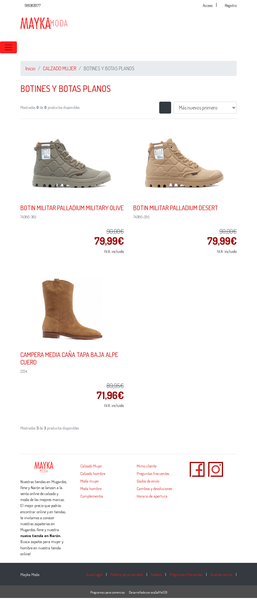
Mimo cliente (146, 465)
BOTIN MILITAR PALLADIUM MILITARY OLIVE (72, 208)
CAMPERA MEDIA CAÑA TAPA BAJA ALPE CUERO (69, 358)
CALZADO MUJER (59, 68)
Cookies (156, 574)
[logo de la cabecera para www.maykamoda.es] (43, 22)
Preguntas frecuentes (153, 473)
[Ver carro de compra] (254, 47)
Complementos (91, 496)
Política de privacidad (126, 574)
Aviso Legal (94, 574)
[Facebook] (197, 469)
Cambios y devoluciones (154, 488)
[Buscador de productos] (244, 47)
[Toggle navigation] (8, 47)
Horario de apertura (152, 496)
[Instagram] (215, 469)
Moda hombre (91, 488)
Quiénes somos (221, 574)
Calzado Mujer (91, 465)
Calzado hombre (92, 473)
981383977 (33, 5)
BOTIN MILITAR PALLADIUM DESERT (175, 208)
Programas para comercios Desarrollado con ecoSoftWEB (128, 592)
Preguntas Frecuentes (186, 574)
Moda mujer (89, 480)
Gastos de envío (148, 480)
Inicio (30, 68)
